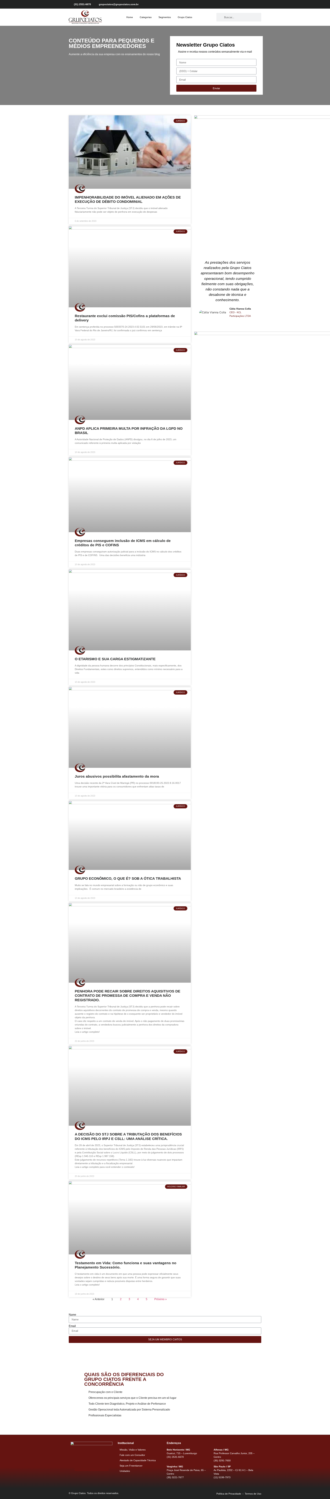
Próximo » (160, 1299)
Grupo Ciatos (185, 17)
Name (72, 1314)
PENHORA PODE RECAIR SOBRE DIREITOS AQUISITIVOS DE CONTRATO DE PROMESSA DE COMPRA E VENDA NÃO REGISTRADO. (127, 995)
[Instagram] (246, 4)
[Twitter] (252, 4)
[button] (197, 288)
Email (72, 1326)
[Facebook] (240, 4)
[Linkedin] (258, 4)
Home (129, 17)
